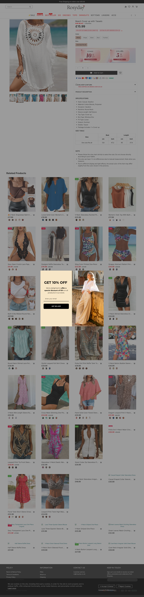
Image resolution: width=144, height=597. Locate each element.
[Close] (101, 273)
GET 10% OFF (56, 306)
